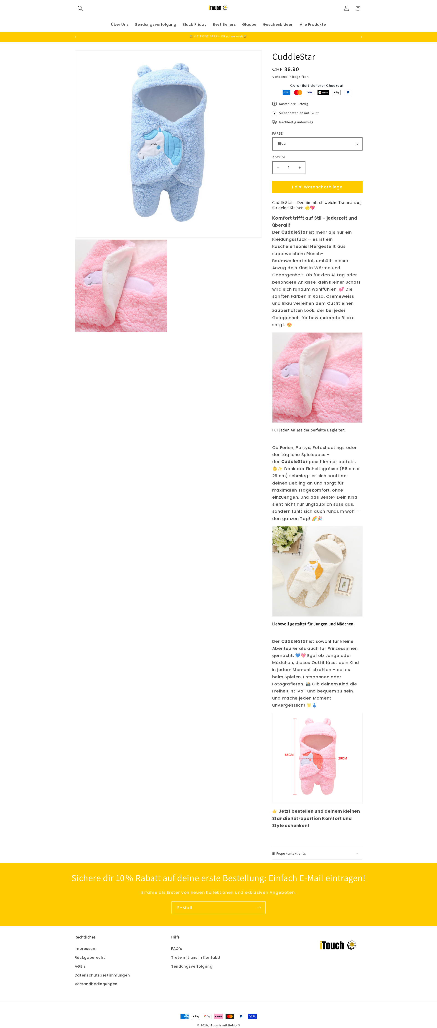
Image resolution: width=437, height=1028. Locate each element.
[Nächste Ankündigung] (361, 37)
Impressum (86, 948)
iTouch (215, 1025)
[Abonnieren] (259, 907)
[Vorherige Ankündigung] (76, 37)
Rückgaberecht (90, 957)
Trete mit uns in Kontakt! (195, 957)
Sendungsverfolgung (191, 966)
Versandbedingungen (96, 984)
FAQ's (176, 948)
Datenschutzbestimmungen (102, 975)
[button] (80, 8)
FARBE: (278, 133)
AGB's (80, 966)
